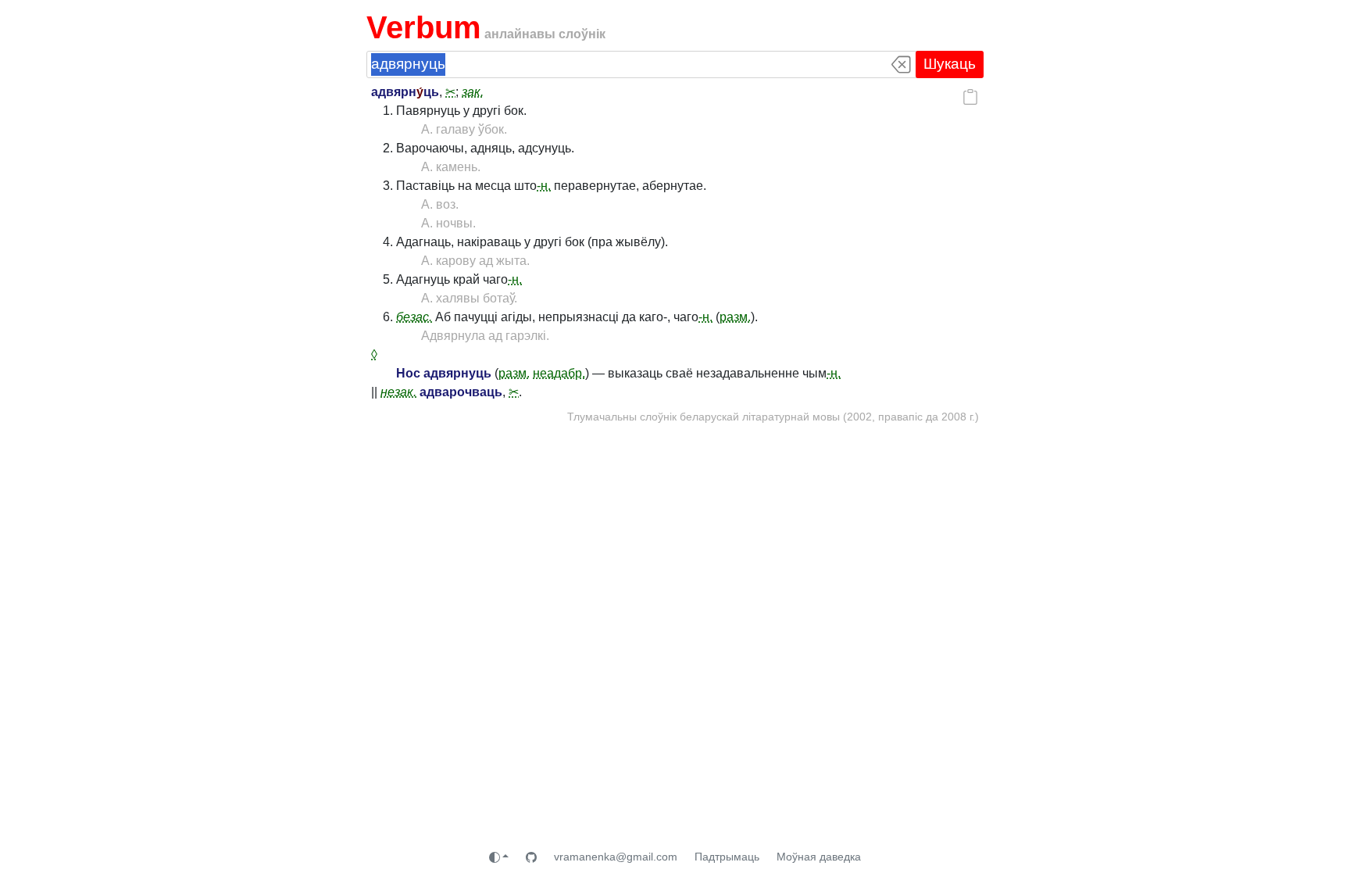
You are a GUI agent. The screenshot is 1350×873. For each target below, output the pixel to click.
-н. (544, 185)
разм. (735, 317)
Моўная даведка (819, 856)
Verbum (423, 27)
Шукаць (949, 63)
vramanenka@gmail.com (615, 856)
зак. (473, 91)
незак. (398, 392)
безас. (414, 317)
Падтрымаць (727, 856)
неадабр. (559, 373)
